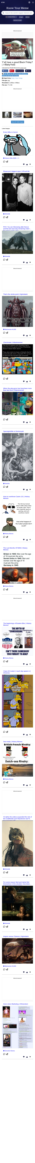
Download (20, 70)
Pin (12, 70)
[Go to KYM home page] (3, 2)
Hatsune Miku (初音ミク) (12, 158)
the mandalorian (18, 74)
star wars (10, 74)
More (28, 70)
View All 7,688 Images (17, 122)
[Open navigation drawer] (33, 2)
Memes (27, 17)
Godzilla (7, 483)
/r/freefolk (7, 214)
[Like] (27, 165)
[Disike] (24, 164)
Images (21, 17)
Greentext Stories (10, 1050)
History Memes (9, 533)
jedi (10, 75)
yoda (5, 74)
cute (14, 75)
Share (5, 70)
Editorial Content (17, 20)
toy (17, 75)
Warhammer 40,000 (10, 329)
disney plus (5, 75)
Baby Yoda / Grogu (17, 78)
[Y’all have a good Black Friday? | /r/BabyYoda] (17, 48)
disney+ (25, 74)
